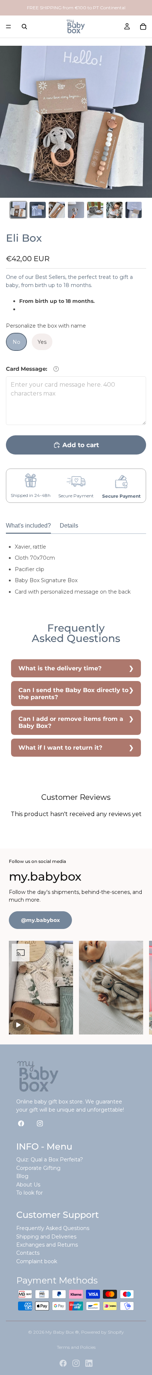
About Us (28, 1184)
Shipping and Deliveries (46, 1236)
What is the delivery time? (59, 668)
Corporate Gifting (38, 1168)
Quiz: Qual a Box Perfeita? (49, 1159)
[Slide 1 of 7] (18, 210)
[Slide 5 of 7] (95, 210)
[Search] (24, 26)
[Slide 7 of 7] (133, 210)
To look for (29, 1192)
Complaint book (36, 1261)
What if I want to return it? (60, 747)
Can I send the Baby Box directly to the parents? (73, 694)
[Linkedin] (88, 1363)
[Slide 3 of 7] (57, 210)
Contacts (27, 1253)
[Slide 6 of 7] (114, 210)
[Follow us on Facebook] (21, 1123)
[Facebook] (63, 1363)
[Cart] (143, 26)
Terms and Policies (76, 1347)
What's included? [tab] (28, 525)
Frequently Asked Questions (52, 1228)
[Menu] (8, 26)
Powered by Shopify (102, 1332)
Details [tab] (69, 525)
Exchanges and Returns (47, 1244)
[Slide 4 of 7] (76, 210)
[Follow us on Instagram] (40, 1123)
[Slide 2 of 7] (38, 210)
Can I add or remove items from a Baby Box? (70, 722)
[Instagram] (76, 1363)
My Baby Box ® (62, 1332)
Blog (22, 1176)
